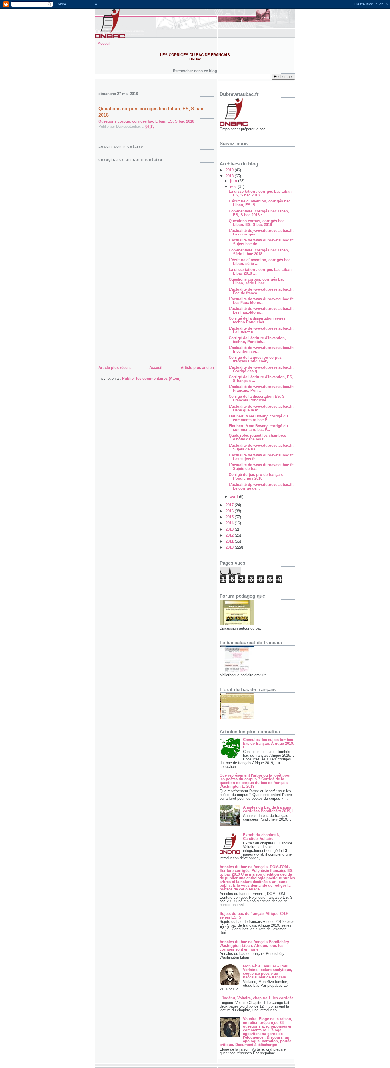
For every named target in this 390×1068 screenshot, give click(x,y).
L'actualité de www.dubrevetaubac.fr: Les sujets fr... (261, 457)
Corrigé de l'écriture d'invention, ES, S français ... (261, 379)
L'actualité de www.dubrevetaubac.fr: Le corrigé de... (261, 486)
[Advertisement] (141, 324)
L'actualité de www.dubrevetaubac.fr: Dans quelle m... (261, 408)
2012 (230, 535)
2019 (230, 170)
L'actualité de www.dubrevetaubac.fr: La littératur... (261, 330)
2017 (230, 505)
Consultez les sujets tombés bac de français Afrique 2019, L (268, 743)
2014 (230, 523)
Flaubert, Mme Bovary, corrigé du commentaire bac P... (258, 418)
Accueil (104, 43)
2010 (230, 547)
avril (234, 496)
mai (234, 187)
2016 (230, 511)
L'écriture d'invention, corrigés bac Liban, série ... (259, 262)
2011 (230, 541)
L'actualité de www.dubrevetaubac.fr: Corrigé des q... (261, 369)
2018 (230, 176)
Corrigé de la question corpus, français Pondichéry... (256, 359)
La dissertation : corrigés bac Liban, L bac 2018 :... (261, 271)
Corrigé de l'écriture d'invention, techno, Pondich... (257, 340)
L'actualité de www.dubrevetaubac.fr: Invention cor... (261, 350)
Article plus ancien (197, 368)
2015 (230, 517)
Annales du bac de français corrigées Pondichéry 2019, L (269, 809)
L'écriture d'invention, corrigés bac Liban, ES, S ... (259, 203)
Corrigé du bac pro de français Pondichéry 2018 (256, 476)
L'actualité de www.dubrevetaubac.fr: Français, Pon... (261, 389)
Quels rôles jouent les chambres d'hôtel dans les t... (257, 437)
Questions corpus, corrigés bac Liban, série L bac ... (256, 281)
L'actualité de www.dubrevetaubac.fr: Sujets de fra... (261, 447)
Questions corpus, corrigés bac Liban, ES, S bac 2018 (146, 121)
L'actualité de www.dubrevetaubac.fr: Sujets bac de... (261, 242)
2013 (230, 529)
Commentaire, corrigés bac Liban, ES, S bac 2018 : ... (259, 213)
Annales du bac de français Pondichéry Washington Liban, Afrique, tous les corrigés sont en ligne (254, 945)
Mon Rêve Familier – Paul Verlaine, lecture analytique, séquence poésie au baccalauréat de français (267, 971)
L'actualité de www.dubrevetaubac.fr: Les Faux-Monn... (261, 301)
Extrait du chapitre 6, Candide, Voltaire (261, 837)
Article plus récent (114, 368)
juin (234, 181)
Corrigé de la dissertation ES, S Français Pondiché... (257, 398)
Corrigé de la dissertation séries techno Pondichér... (257, 320)
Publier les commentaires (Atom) (151, 378)
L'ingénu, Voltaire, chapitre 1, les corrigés (256, 998)
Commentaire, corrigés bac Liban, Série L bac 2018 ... (259, 252)
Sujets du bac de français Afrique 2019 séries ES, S (254, 915)
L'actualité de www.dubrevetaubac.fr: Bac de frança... (261, 291)
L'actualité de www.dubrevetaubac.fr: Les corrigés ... (261, 232)
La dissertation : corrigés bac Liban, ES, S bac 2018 (261, 193)
